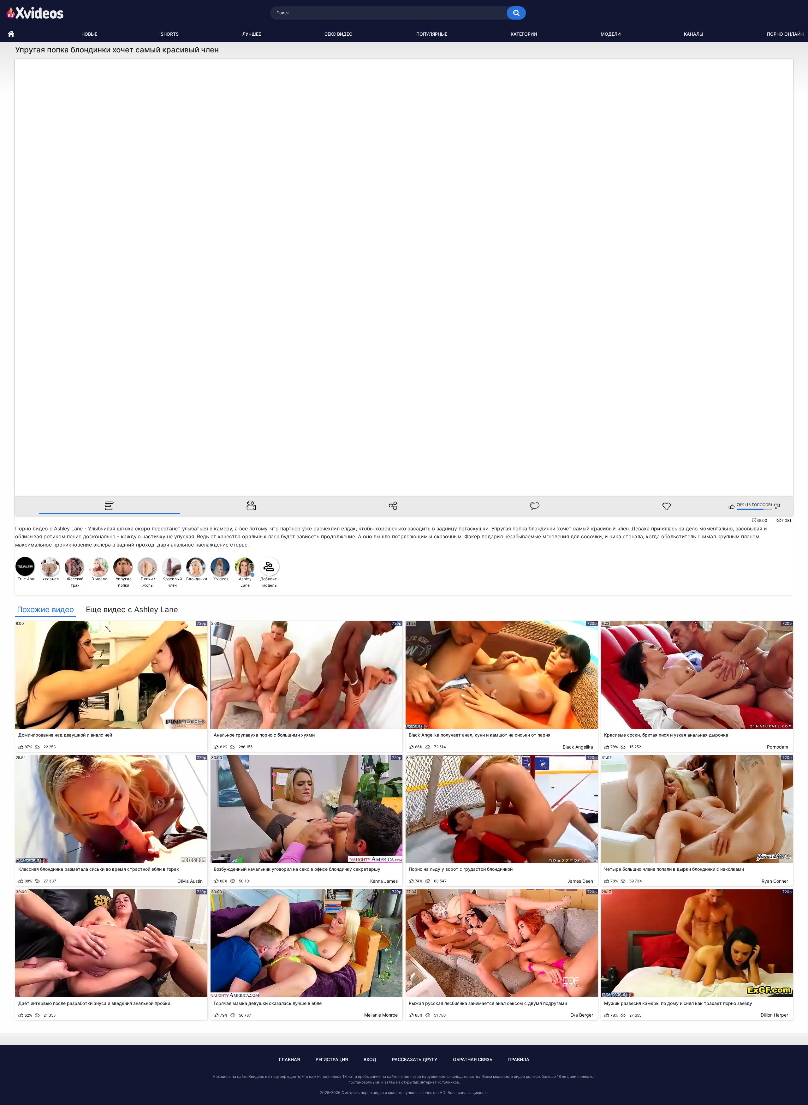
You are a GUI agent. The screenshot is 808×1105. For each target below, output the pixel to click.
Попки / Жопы (148, 582)
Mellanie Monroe (381, 1015)
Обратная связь (472, 1059)
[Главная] (11, 34)
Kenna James (384, 881)
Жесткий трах (75, 582)
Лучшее (251, 34)
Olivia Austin (190, 881)
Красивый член (172, 582)
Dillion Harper (774, 1015)
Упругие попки (124, 582)
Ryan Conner (775, 881)
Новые (89, 34)
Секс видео (338, 34)
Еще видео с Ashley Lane (132, 609)
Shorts (170, 34)
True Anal (26, 578)
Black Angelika (578, 747)
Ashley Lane (245, 582)
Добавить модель (269, 582)
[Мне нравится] (731, 506)
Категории (524, 34)
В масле (99, 578)
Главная (289, 1059)
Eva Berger (581, 1015)
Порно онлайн (785, 34)
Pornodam (777, 747)
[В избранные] (666, 506)
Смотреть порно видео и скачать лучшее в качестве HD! (394, 1092)
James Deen (580, 881)
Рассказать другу (414, 1059)
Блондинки (196, 578)
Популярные (431, 34)
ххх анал (51, 578)
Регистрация (332, 1059)
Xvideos (220, 578)
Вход (370, 1059)
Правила (518, 1059)
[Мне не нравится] (777, 506)
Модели (611, 34)
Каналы (693, 34)
